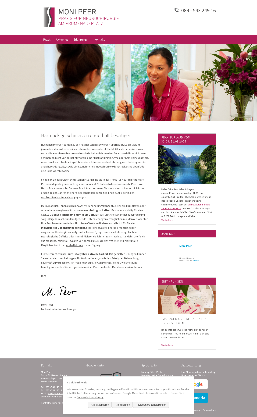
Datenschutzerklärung (90, 397)
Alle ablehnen (122, 404)
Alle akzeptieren (100, 404)
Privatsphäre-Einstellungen (151, 404)
